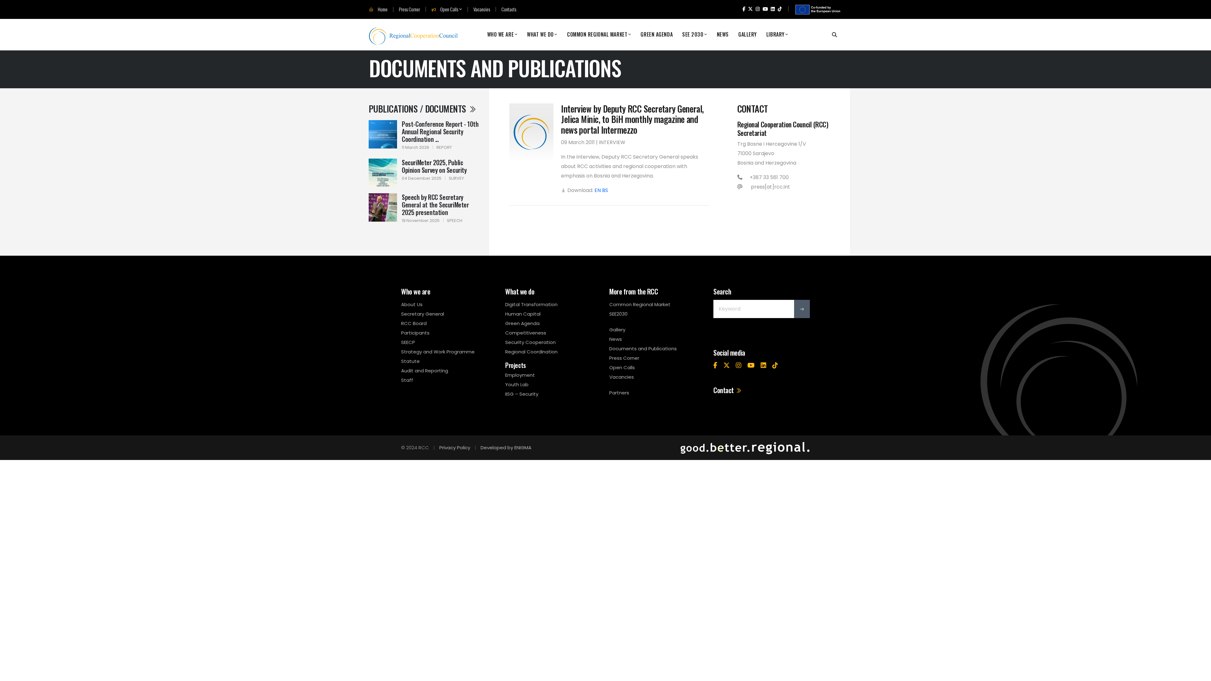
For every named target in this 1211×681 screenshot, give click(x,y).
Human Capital (523, 314)
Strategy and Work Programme (438, 351)
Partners (619, 392)
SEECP (408, 342)
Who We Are (500, 34)
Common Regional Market (597, 34)
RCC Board (414, 323)
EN (597, 190)
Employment (520, 375)
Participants (415, 332)
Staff (407, 380)
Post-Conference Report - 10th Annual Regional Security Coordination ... (440, 131)
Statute (410, 361)
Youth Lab (517, 384)
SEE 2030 (692, 34)
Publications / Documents (418, 108)
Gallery (747, 34)
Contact (724, 390)
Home (382, 9)
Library (775, 34)
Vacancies (481, 9)
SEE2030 (618, 314)
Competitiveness (525, 332)
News (723, 34)
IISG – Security (521, 394)
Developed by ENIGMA (506, 447)
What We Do (540, 34)
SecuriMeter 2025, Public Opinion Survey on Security (434, 166)
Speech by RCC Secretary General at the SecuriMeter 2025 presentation (435, 204)
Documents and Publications (643, 348)
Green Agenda (657, 34)
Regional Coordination (531, 351)
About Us (412, 304)
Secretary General (422, 314)
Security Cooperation (530, 342)
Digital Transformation (531, 304)
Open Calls (448, 9)
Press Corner (409, 9)
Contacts (508, 9)
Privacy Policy (454, 447)
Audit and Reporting (424, 370)
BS (605, 190)
